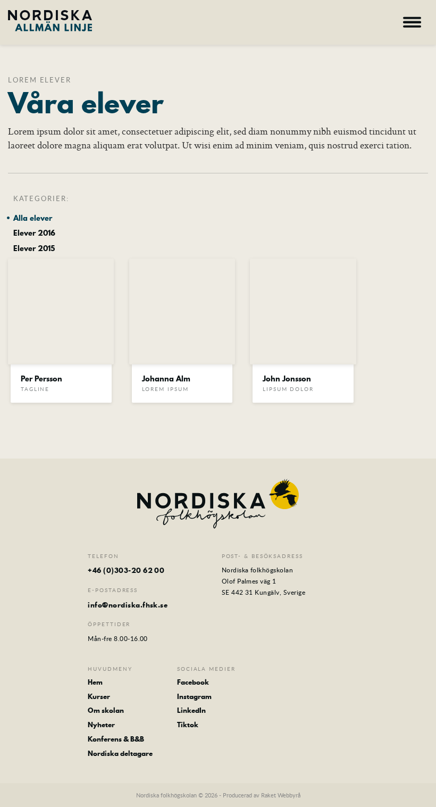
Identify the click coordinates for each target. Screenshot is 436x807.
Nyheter (101, 724)
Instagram (194, 696)
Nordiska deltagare (120, 753)
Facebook (193, 682)
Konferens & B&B (116, 739)
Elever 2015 (34, 249)
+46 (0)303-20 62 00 (126, 570)
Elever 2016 (34, 233)
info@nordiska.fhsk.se (127, 605)
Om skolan (106, 710)
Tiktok (187, 724)
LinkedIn (191, 710)
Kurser (99, 696)
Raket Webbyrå (280, 795)
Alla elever (32, 218)
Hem (95, 682)
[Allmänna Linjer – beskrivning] (50, 20)
